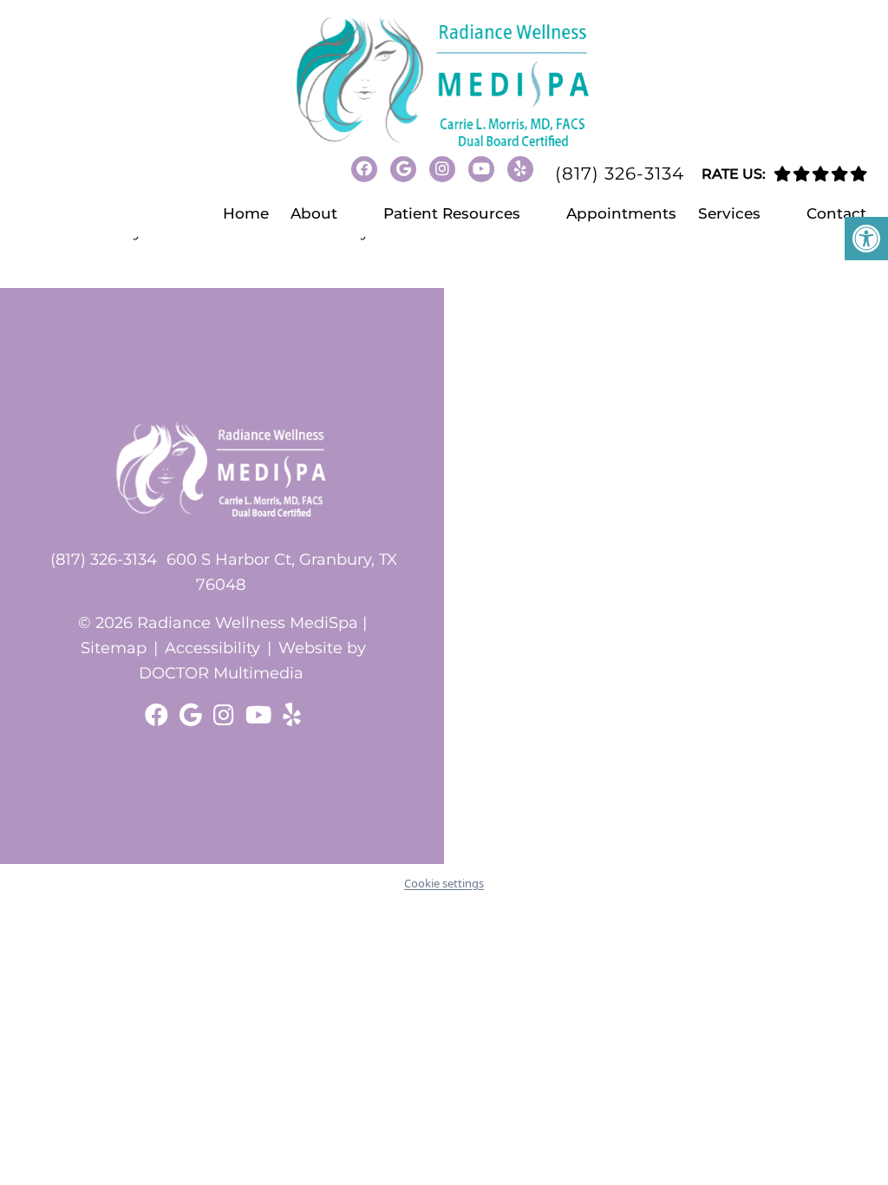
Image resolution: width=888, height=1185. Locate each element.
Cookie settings (444, 883)
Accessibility (212, 648)
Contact (836, 213)
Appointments (621, 213)
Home (246, 213)
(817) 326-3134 (619, 173)
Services (729, 213)
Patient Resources (451, 213)
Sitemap (114, 648)
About (314, 213)
